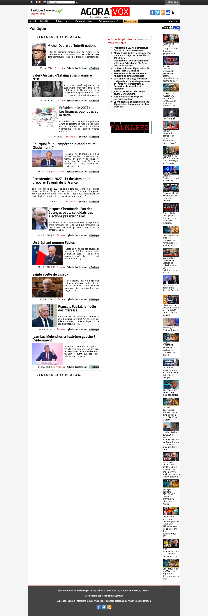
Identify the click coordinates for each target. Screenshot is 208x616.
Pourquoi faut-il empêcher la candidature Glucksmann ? (64, 146)
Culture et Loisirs (83, 21)
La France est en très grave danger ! (131, 78)
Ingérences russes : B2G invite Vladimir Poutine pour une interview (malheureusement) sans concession (172, 469)
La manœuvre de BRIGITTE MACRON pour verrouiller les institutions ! (171, 240)
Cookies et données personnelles (111, 601)
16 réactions (59, 267)
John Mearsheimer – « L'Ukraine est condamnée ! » (171, 552)
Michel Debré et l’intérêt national (72, 46)
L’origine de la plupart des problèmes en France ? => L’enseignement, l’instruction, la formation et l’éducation (132, 85)
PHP (131, 590)
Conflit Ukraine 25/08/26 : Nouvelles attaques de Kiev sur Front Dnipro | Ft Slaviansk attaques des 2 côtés (171, 441)
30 (52, 37)
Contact (71, 601)
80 (76, 37)
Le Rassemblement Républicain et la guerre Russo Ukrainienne (131, 69)
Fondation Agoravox (113, 596)
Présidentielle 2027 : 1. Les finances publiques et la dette (78, 111)
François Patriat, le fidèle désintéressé (77, 308)
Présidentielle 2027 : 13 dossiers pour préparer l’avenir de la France (61, 180)
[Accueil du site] (105, 18)
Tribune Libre (62, 21)
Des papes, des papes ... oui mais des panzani (171, 392)
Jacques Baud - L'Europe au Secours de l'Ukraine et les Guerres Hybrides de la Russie (170, 265)
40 (56, 37)
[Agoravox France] (36, 2)
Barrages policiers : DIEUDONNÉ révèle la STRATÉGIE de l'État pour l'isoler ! (169, 496)
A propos (61, 601)
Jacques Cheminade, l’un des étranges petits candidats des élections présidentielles (71, 212)
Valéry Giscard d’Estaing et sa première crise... (62, 77)
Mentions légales (85, 601)
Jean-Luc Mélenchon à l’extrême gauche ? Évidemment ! (64, 338)
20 (47, 37)
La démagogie (169, 118)
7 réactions (69, 136)
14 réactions (69, 201)
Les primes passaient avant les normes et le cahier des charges (170, 372)
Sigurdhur (82, 136)
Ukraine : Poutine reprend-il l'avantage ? (171, 178)
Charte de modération (140, 601)
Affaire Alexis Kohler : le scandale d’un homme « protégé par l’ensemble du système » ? (132, 55)
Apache (115, 590)
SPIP (109, 590)
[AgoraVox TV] (168, 14)
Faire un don (130, 21)
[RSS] (163, 14)
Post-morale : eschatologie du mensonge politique (128, 97)
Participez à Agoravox (44, 10)
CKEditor (146, 590)
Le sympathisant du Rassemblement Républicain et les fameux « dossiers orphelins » (131, 104)
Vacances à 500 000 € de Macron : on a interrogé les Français (171, 159)
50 (61, 37)
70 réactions (59, 367)
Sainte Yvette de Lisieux (50, 274)
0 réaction (60, 68)
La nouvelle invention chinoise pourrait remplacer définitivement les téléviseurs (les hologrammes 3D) (171, 526)
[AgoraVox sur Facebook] (152, 14)
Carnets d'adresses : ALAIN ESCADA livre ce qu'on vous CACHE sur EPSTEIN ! (170, 413)
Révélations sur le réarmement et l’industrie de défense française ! (130, 74)
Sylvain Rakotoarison (77, 68)
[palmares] (130, 133)
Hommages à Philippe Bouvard (171, 328)
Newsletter (173, 21)
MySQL (137, 590)
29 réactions (59, 171)
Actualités (44, 21)
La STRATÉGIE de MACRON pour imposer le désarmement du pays (171, 574)
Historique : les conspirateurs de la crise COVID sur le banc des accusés (171, 310)
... (80, 37)
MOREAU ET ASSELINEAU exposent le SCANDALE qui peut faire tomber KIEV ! (169, 99)
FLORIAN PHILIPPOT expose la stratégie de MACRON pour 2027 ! (169, 349)
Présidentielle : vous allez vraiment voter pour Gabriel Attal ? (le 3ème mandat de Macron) (131, 63)
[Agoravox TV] (44, 2)
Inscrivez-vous (38, 13)
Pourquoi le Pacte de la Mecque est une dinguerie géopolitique (170, 49)
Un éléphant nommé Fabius (54, 242)
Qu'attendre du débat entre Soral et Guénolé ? (171, 289)
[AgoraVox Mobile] (173, 14)
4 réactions (59, 329)
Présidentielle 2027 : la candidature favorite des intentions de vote (131, 49)
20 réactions (59, 235)
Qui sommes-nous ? (108, 21)
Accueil (33, 21)
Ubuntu (124, 590)
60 (66, 37)
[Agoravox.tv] (171, 30)
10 (42, 37)
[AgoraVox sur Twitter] (157, 14)
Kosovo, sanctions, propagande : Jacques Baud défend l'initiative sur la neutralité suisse (171, 73)
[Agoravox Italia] (40, 2)
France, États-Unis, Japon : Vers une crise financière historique (169, 218)
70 (71, 37)
